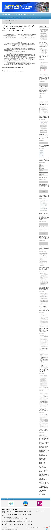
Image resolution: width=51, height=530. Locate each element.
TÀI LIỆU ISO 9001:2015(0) (44, 474)
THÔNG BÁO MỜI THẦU (43, 177)
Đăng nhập (7, 23)
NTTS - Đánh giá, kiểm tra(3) (44, 438)
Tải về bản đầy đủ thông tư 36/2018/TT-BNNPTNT (12, 67)
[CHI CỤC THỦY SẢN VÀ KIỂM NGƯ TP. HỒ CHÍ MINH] (25, 6)
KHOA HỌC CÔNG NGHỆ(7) (44, 486)
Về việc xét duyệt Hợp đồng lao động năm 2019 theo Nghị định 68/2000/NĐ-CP (44, 288)
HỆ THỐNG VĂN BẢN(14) (43, 485)
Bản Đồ (42, 511)
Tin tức (43, 509)
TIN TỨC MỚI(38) (42, 494)
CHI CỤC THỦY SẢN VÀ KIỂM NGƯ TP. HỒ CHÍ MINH (37, 527)
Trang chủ (38, 509)
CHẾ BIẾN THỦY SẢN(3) (43, 489)
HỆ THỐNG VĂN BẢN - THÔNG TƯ (9, 70)
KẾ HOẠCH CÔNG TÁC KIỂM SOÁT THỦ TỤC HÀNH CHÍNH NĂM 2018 (43, 429)
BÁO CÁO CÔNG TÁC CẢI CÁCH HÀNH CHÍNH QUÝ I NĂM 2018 (44, 389)
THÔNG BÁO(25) (42, 493)
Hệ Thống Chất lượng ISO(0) (44, 475)
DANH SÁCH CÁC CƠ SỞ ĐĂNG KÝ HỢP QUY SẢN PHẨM (44, 56)
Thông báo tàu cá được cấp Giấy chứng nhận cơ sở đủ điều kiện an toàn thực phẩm (44, 116)
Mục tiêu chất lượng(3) (43, 469)
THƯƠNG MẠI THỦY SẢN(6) (44, 487)
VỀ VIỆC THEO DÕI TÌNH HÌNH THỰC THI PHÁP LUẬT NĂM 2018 (43, 350)
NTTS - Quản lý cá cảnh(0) (44, 442)
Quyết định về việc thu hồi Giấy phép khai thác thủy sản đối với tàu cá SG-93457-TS (44, 103)
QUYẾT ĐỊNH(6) (42, 463)
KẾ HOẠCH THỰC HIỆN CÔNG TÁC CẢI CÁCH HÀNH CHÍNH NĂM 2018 (43, 409)
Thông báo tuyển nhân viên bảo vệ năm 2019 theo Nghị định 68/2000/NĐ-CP (44, 268)
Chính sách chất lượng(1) (43, 470)
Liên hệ (37, 511)
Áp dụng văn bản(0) (42, 467)
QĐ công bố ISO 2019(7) (43, 436)
